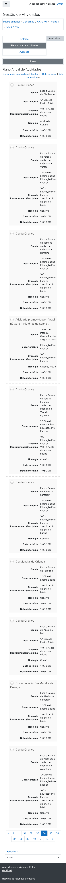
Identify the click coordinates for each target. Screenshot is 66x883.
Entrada (24, 39)
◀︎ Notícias (12, 851)
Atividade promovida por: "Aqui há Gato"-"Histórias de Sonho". (32, 321)
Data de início (49, 74)
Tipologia (35, 74)
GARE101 (42, 21)
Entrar (59, 3)
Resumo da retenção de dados (18, 878)
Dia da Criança (25, 85)
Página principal (11, 21)
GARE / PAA (12, 26)
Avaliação (24, 51)
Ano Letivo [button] (54, 38)
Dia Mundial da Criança (30, 561)
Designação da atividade (16, 74)
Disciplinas (28, 21)
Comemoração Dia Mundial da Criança (32, 685)
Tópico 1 (54, 21)
